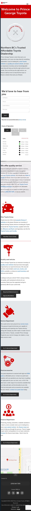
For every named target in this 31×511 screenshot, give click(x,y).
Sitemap (14, 507)
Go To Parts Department (9, 394)
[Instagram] (22, 493)
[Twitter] (13, 493)
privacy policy (26, 505)
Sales (7, 130)
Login (18, 507)
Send (5, 115)
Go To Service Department (10, 348)
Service (22, 130)
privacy (20, 119)
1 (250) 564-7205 (9, 191)
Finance (15, 133)
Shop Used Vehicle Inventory (10, 292)
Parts (15, 130)
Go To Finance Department (10, 442)
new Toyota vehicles (9, 175)
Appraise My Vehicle (8, 295)
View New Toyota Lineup (9, 236)
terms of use (19, 505)
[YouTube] (17, 493)
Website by (14, 509)
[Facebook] (9, 493)
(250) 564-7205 (15, 483)
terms (24, 119)
